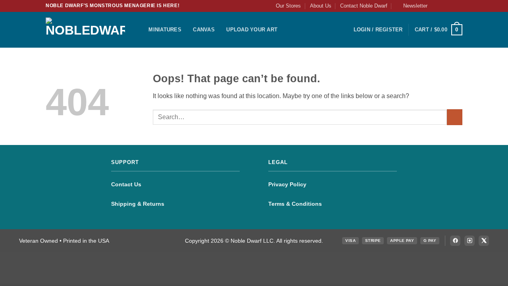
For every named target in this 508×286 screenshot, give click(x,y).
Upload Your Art (251, 30)
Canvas (204, 30)
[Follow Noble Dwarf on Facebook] (455, 241)
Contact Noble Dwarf (363, 6)
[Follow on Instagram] (443, 6)
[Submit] (454, 117)
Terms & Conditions (295, 204)
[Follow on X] (450, 6)
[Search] (140, 29)
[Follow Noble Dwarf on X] (484, 241)
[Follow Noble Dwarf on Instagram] (469, 241)
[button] (411, 6)
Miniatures (164, 30)
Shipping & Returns (137, 204)
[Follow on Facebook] (435, 6)
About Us (320, 6)
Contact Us (126, 184)
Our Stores (288, 6)
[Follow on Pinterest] (458, 6)
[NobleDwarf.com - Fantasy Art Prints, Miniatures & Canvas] (85, 29)
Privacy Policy (287, 184)
